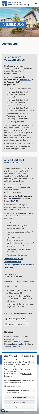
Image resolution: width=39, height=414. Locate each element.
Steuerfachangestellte (12, 346)
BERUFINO (14, 201)
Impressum (8, 376)
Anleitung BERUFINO (17, 319)
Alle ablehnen (19, 402)
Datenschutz (26, 374)
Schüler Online (25, 80)
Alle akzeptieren (19, 397)
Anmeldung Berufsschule (18, 324)
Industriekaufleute (23, 344)
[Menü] (35, 3)
